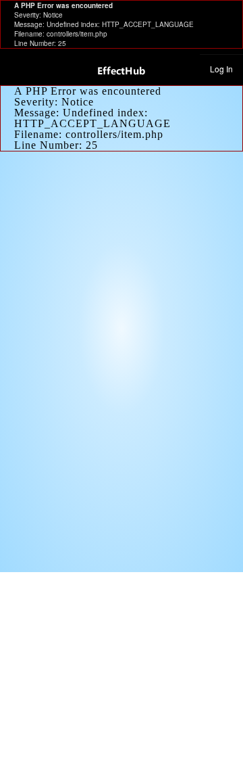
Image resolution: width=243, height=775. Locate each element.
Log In (221, 68)
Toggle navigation (16, 68)
